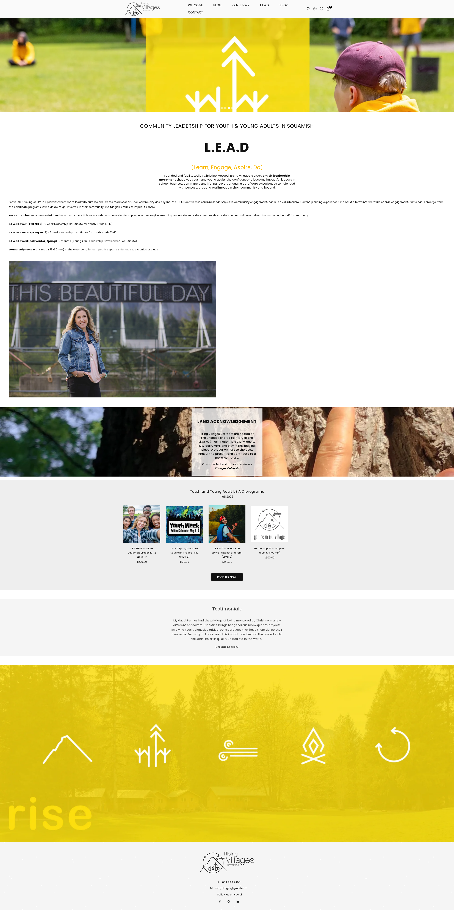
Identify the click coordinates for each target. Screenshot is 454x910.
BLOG (217, 5)
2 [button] (221, 108)
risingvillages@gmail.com (231, 888)
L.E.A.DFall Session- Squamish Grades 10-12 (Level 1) (142, 553)
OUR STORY (241, 5)
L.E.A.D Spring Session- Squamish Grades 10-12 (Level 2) (184, 553)
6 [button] (236, 108)
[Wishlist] (321, 9)
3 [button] (225, 108)
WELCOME (195, 5)
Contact (195, 12)
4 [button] (229, 108)
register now (227, 577)
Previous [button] (5, 64)
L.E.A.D (264, 5)
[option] (227, 65)
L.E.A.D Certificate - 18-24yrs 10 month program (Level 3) (227, 553)
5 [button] (232, 108)
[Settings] (315, 9)
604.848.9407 (231, 882)
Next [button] (448, 64)
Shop (283, 5)
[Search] (308, 9)
